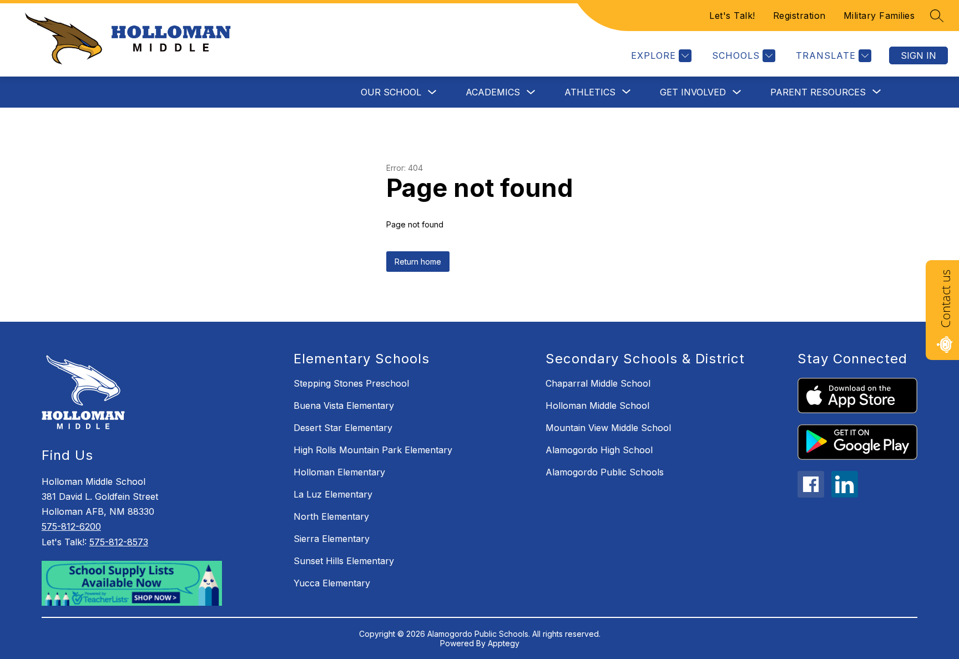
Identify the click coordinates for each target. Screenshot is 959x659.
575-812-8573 (118, 542)
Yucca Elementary (332, 583)
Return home (418, 261)
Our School (391, 92)
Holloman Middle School (597, 405)
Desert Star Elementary (343, 427)
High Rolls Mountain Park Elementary (373, 449)
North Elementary (331, 516)
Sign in (918, 55)
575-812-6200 (71, 526)
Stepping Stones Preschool (351, 383)
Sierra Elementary (332, 538)
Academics (493, 92)
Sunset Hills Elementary (344, 560)
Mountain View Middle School (608, 427)
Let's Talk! (732, 15)
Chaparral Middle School (598, 383)
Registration (799, 15)
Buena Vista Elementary (344, 405)
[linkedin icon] (844, 494)
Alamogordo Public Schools (605, 472)
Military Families (879, 15)
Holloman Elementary (339, 472)
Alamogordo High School (599, 449)
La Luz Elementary (333, 494)
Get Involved (693, 92)
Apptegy (503, 643)
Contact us (945, 299)
